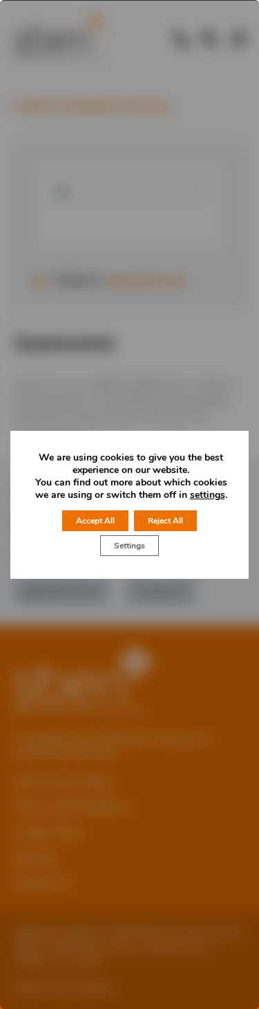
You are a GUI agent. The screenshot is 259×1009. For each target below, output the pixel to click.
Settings (129, 545)
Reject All (165, 520)
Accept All (95, 520)
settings (207, 495)
